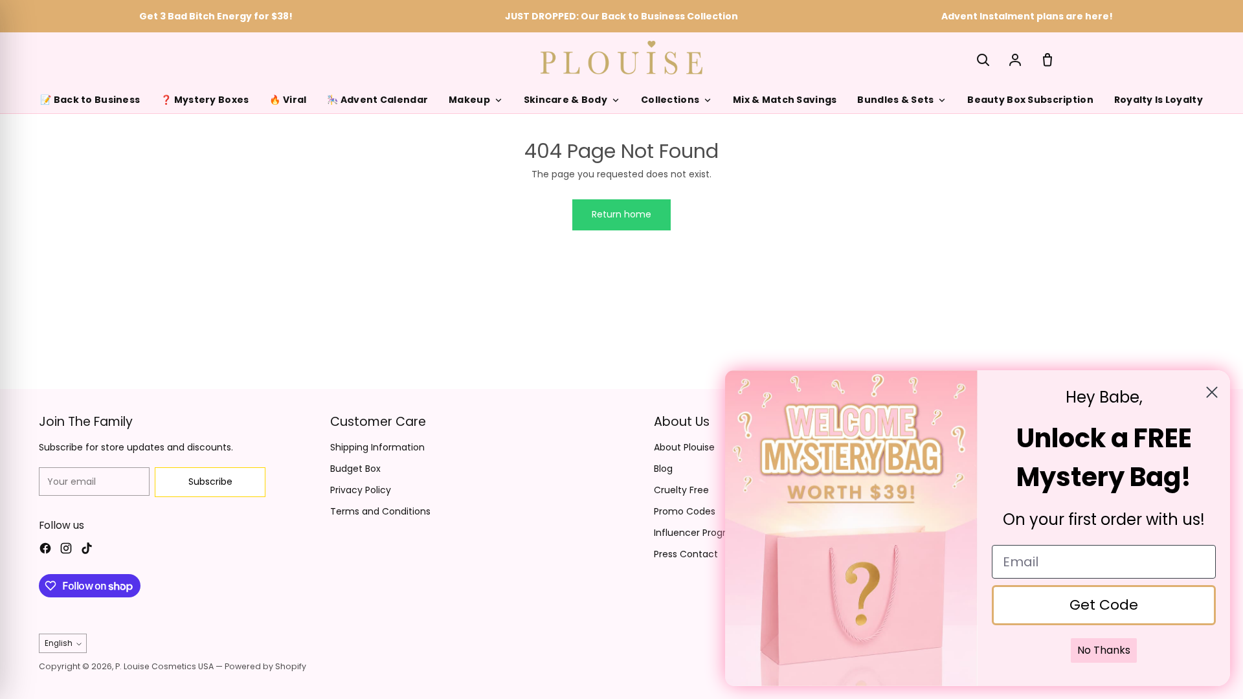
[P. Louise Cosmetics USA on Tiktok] (87, 550)
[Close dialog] (1212, 392)
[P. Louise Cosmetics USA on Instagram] (66, 550)
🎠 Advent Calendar (377, 99)
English (59, 643)
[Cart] (1047, 59)
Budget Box (355, 468)
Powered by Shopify (265, 666)
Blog (663, 468)
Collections (670, 99)
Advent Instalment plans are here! (1027, 16)
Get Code (1103, 605)
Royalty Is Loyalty (1158, 99)
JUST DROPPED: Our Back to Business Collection (621, 16)
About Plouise (684, 447)
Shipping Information (377, 447)
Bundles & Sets (895, 99)
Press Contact (686, 554)
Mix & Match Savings (784, 99)
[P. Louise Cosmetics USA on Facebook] (45, 550)
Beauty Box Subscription (1030, 99)
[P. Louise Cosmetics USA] (621, 57)
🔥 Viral (287, 99)
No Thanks (1103, 650)
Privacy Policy (360, 489)
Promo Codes (684, 511)
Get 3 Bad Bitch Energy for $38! (216, 16)
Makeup (469, 99)
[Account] (1015, 59)
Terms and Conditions (380, 511)
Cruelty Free (681, 489)
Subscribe (210, 481)
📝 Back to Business (90, 99)
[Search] (983, 59)
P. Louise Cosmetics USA (164, 666)
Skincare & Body (565, 99)
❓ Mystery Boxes (205, 99)
